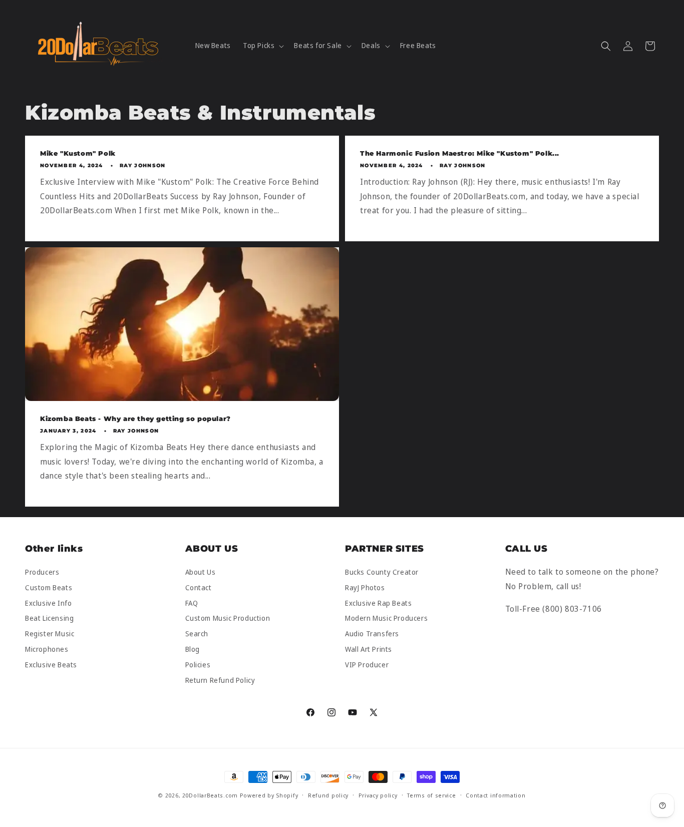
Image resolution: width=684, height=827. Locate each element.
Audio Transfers (372, 634)
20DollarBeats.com (210, 795)
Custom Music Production (227, 618)
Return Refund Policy (220, 680)
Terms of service (431, 795)
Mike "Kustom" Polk (78, 153)
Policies (198, 664)
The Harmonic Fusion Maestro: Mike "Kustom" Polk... (459, 153)
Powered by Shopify (269, 795)
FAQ (191, 603)
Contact (198, 587)
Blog (192, 649)
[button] (262, 45)
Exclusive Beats (51, 664)
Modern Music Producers (386, 618)
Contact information (495, 795)
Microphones (47, 649)
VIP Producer (367, 664)
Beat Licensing (49, 618)
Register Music (49, 634)
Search (197, 634)
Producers (42, 572)
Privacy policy (378, 795)
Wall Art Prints (368, 649)
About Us (200, 572)
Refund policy (328, 795)
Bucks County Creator (382, 572)
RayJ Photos (365, 587)
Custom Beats (48, 587)
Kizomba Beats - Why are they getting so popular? (135, 419)
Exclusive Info (48, 603)
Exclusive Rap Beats (378, 603)
